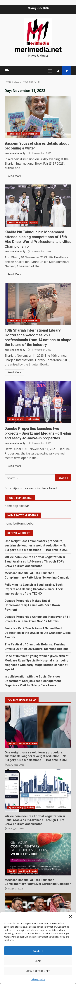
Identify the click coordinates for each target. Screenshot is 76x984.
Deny (38, 961)
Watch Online (66, 70)
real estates (33, 419)
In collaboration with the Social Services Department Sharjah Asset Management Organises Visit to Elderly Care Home (33, 681)
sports (33, 222)
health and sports (17, 222)
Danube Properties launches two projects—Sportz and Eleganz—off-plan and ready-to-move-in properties (38, 402)
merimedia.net (38, 49)
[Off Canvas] (7, 70)
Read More (14, 176)
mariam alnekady (15, 153)
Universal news (31, 134)
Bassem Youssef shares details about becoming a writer (38, 117)
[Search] (58, 70)
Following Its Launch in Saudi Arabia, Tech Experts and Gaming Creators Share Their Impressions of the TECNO (34, 589)
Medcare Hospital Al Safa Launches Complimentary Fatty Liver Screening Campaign (38, 854)
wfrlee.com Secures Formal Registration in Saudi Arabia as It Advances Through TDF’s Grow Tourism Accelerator (35, 561)
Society (30, 807)
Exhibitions (14, 134)
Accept (38, 950)
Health (11, 743)
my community (15, 419)
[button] (70, 916)
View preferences (38, 971)
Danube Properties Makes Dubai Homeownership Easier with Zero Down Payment (32, 605)
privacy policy (38, 979)
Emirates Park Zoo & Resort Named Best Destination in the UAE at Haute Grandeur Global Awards (38, 633)
